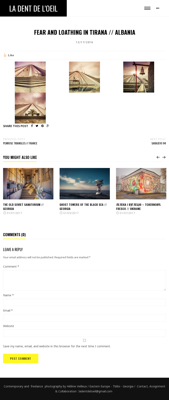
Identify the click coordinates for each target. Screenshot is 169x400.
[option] (28, 191)
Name (8, 295)
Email (8, 310)
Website (8, 326)
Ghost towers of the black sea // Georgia (83, 206)
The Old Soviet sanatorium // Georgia (23, 206)
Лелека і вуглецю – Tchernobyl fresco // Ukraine (138, 206)
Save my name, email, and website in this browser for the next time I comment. (57, 346)
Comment (11, 266)
